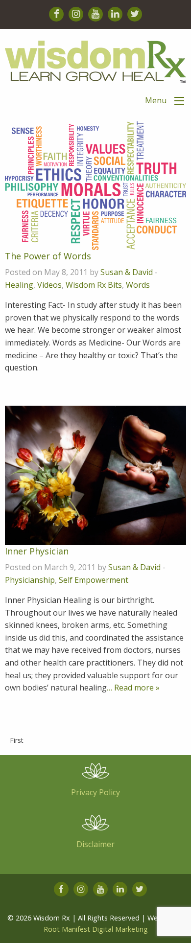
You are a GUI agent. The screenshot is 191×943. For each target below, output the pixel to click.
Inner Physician (37, 551)
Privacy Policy (95, 792)
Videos (49, 284)
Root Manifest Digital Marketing (96, 929)
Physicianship (30, 580)
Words (138, 284)
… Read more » (133, 687)
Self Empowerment (93, 580)
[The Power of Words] (95, 185)
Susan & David (126, 272)
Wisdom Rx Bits (94, 284)
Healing (19, 284)
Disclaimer (95, 844)
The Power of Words (48, 256)
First (17, 740)
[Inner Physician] (95, 474)
